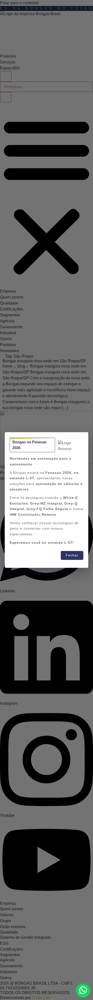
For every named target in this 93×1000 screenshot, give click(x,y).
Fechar (72, 555)
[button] (83, 990)
